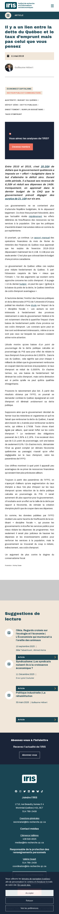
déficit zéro (11, 105)
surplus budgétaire (32, 110)
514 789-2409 (29, 811)
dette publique (28, 105)
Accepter (30, 893)
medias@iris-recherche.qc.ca (29, 842)
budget (22, 284)
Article (19, 15)
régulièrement (35, 216)
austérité (10, 100)
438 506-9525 (29, 839)
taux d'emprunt (13, 114)
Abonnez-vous (29, 755)
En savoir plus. (24, 885)
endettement (12, 110)
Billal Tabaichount (24, 650)
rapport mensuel (42, 238)
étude (34, 305)
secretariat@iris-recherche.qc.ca (29, 822)
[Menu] (52, 6)
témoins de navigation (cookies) (36, 879)
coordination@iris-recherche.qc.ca (29, 866)
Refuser (29, 900)
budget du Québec (27, 100)
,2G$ (46, 166)
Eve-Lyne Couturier (25, 678)
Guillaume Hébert (39, 702)
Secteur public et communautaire (24, 93)
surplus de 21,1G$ (16, 198)
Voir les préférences (29, 908)
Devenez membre (21, 147)
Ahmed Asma (39, 650)
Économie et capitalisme (19, 89)
